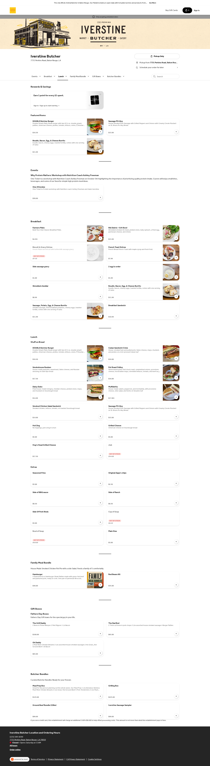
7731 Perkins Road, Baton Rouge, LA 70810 (28, 740)
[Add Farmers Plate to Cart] (100, 238)
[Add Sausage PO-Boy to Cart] (176, 132)
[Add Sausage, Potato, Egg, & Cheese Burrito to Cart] (100, 316)
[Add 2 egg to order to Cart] (176, 277)
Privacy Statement (55, 759)
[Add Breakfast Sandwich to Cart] (176, 316)
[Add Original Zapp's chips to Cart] (176, 483)
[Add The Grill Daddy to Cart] (100, 634)
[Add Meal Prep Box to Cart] (100, 696)
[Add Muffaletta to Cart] (176, 397)
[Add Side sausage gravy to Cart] (100, 277)
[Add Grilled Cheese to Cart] (176, 436)
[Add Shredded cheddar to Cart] (100, 296)
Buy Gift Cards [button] (172, 10)
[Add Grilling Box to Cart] (176, 696)
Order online (15, 750)
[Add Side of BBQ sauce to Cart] (100, 503)
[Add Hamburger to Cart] (100, 585)
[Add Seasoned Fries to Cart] (100, 483)
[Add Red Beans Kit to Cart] (176, 585)
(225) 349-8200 (16, 737)
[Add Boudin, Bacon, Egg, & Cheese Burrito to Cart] (100, 151)
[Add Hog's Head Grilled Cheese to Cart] (100, 455)
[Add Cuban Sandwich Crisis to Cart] (176, 358)
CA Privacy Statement (75, 759)
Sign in (197, 10)
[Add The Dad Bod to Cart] (176, 634)
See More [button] (152, 3)
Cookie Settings (95, 759)
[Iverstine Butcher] (13, 10)
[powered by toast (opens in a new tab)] (19, 759)
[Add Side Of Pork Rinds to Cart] (100, 522)
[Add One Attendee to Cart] (100, 197)
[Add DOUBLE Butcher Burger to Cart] (100, 132)
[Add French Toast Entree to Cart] (176, 258)
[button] (36, 76)
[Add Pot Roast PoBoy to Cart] (176, 378)
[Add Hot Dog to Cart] (100, 436)
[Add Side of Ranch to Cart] (176, 503)
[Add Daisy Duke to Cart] (100, 397)
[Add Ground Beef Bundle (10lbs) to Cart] (100, 716)
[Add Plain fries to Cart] (176, 542)
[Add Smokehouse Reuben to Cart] (100, 378)
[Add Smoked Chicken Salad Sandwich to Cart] (100, 417)
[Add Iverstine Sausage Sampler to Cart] (176, 716)
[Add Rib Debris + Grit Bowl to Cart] (176, 238)
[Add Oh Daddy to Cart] (100, 653)
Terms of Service (38, 759)
